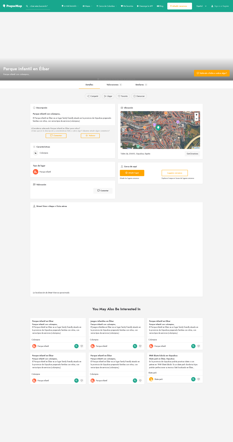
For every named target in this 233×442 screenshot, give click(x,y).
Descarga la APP (146, 6)
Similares (141, 84)
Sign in (217, 6)
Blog (161, 6)
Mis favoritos (128, 6)
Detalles (89, 84)
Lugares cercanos (174, 173)
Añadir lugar (133, 173)
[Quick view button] (76, 346)
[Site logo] (13, 5)
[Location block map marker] (158, 128)
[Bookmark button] (82, 346)
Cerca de (106, 6)
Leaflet (196, 148)
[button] (160, 130)
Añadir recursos (179, 6)
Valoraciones (114, 84)
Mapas (87, 6)
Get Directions (192, 153)
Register (226, 6)
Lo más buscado (69, 6)
